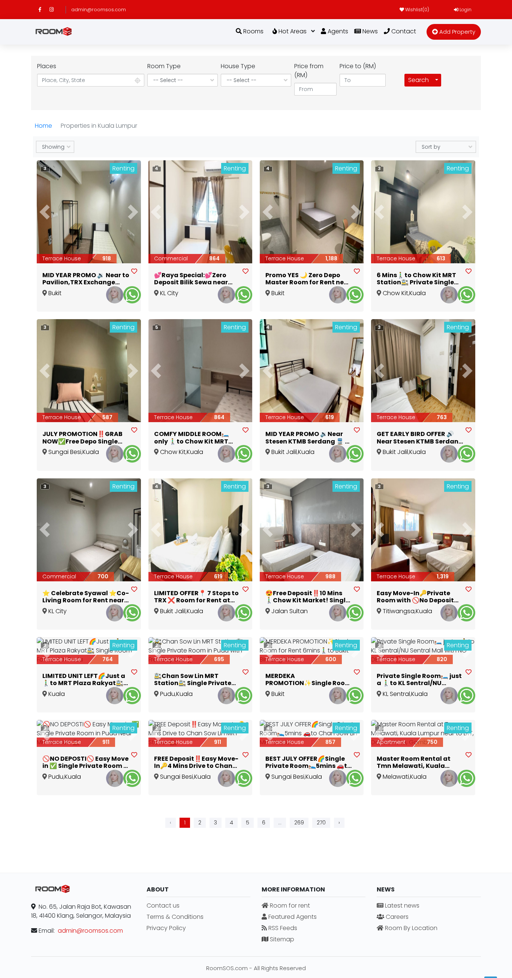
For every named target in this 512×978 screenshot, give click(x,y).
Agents (337, 31)
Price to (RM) (358, 66)
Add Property (456, 32)
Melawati (396, 776)
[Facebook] (44, 9)
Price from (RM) (308, 70)
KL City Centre (166, 297)
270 (321, 822)
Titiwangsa (399, 611)
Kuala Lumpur (53, 698)
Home (43, 125)
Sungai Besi (64, 452)
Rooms (252, 31)
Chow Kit (395, 293)
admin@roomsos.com (98, 9)
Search (418, 80)
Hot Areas (292, 31)
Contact (403, 31)
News (369, 31)
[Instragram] (54, 9)
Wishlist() (416, 9)
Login (465, 9)
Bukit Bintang (53, 297)
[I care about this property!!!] (134, 271)
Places (46, 66)
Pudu (167, 694)
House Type (238, 66)
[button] (44, 211)
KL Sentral (396, 694)
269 (299, 822)
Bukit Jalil (284, 452)
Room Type (164, 66)
